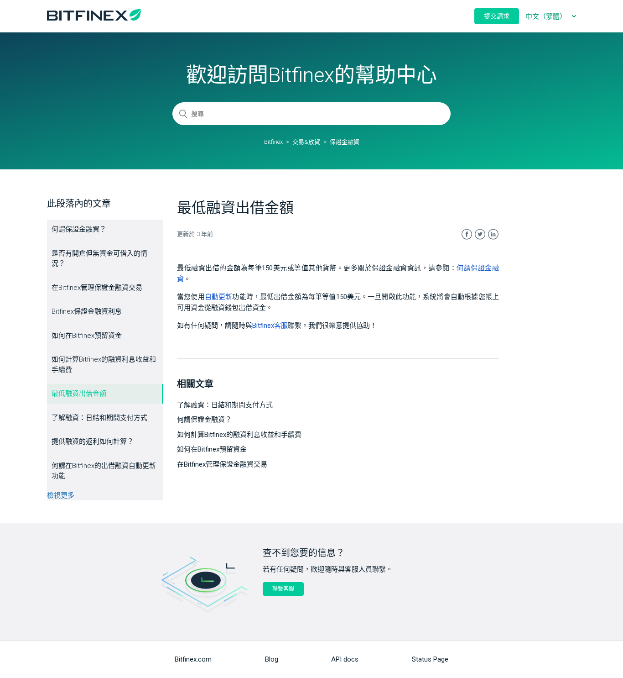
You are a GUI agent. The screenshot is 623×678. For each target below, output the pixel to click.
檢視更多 (60, 495)
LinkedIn (493, 234)
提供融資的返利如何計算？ (93, 441)
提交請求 (496, 16)
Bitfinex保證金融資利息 (87, 311)
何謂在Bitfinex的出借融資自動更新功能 (104, 471)
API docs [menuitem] (344, 659)
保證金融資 (344, 141)
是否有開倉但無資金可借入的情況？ (99, 258)
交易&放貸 (306, 141)
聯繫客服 (283, 589)
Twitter (480, 234)
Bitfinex (273, 141)
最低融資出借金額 (79, 393)
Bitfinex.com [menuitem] (193, 659)
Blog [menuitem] (271, 659)
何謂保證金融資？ (79, 229)
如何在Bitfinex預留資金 (87, 335)
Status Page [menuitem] (430, 659)
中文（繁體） (546, 16)
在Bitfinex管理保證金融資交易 (97, 288)
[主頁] (94, 18)
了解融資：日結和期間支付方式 (99, 418)
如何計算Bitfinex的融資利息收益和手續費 (104, 364)
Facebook (466, 234)
